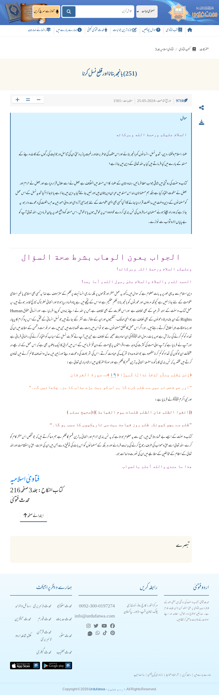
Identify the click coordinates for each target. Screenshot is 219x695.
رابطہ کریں (186, 675)
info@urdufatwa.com (95, 616)
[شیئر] (201, 108)
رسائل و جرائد (23, 606)
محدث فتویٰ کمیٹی (96, 30)
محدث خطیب (64, 652)
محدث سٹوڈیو (64, 606)
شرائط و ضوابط (172, 675)
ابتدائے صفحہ (35, 516)
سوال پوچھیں (149, 30)
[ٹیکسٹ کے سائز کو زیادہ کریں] (17, 99)
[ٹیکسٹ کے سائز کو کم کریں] (38, 99)
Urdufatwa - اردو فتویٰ (107, 689)
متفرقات (204, 49)
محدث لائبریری (42, 606)
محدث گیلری (44, 652)
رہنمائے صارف (37, 30)
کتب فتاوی (172, 30)
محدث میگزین (23, 619)
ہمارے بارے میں (66, 30)
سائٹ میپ (139, 675)
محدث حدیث (64, 619)
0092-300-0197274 (97, 606)
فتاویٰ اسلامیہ (25, 480)
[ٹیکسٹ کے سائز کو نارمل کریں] (28, 99)
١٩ (113, 374)
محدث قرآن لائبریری (44, 636)
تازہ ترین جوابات (122, 30)
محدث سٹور (65, 636)
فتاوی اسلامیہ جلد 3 (164, 49)
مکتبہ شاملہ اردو (23, 636)
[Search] (68, 11)
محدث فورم (45, 619)
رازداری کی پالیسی (155, 675)
